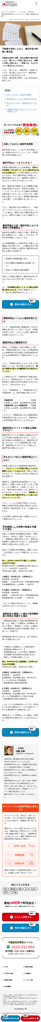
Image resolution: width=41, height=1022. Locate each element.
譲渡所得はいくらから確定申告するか (22, 99)
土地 (26, 889)
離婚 (20, 889)
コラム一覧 (22, 11)
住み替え (33, 889)
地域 (5, 889)
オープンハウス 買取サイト (9, 11)
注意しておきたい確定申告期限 (19, 95)
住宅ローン (7, 892)
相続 (15, 892)
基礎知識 (30, 11)
